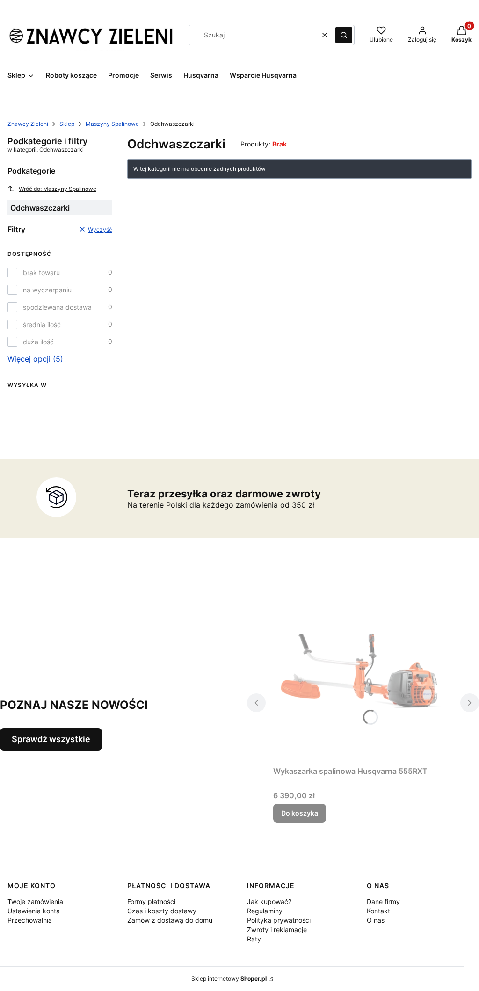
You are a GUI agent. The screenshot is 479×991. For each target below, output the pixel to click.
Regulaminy (265, 911)
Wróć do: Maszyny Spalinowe (57, 188)
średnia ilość (42, 324)
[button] (343, 35)
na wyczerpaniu (47, 290)
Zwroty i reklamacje (277, 929)
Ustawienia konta (33, 911)
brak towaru (41, 273)
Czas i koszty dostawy (161, 911)
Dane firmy (383, 901)
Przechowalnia (29, 920)
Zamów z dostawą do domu (169, 920)
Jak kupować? (269, 901)
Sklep (66, 123)
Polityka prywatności (279, 920)
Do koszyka (299, 813)
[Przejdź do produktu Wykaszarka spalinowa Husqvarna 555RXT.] (363, 672)
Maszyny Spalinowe (112, 123)
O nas (376, 920)
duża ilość (38, 342)
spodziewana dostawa (57, 307)
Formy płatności (151, 901)
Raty (254, 939)
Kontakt (378, 911)
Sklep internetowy (229, 978)
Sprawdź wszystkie (51, 739)
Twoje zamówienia (35, 901)
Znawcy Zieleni (27, 123)
